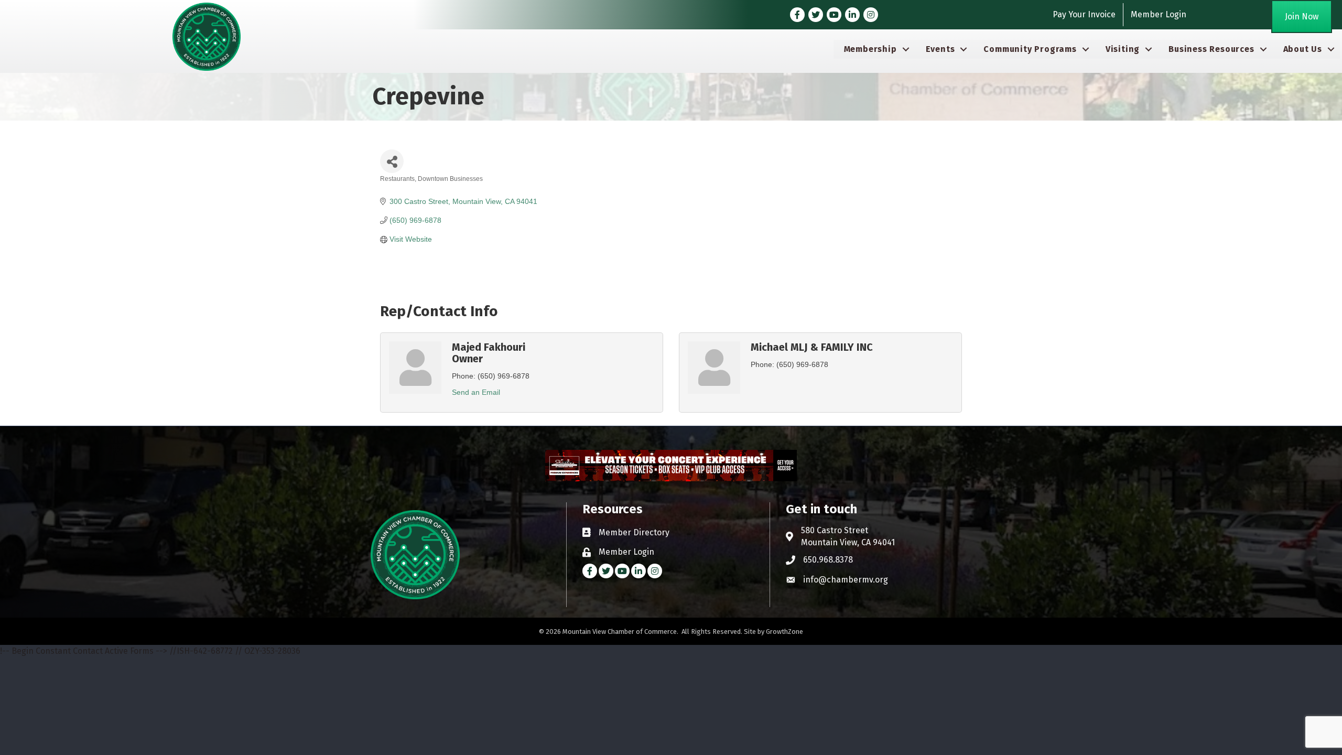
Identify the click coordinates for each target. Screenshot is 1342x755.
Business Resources (1211, 49)
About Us (1302, 49)
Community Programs (1029, 49)
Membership (870, 49)
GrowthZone (784, 631)
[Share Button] (392, 161)
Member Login (1158, 14)
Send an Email (476, 392)
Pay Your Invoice (1084, 14)
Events (940, 49)
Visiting (1123, 49)
